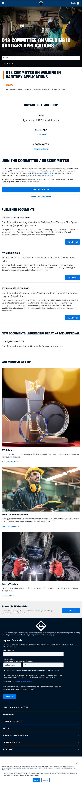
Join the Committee (41, 190)
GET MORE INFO (7, 596)
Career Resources (11, 742)
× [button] (76, 762)
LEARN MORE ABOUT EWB (41, 197)
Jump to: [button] (6, 58)
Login (73, 3)
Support (7, 728)
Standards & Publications (15, 735)
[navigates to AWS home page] (41, 5)
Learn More (73, 242)
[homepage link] (41, 625)
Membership (8, 714)
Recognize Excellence (10, 462)
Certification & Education (15, 707)
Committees (8, 64)
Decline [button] (45, 780)
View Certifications (9, 526)
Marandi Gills (41, 134)
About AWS (8, 749)
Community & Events (12, 721)
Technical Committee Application (41, 175)
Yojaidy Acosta (41, 148)
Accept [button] (36, 780)
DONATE (71, 610)
